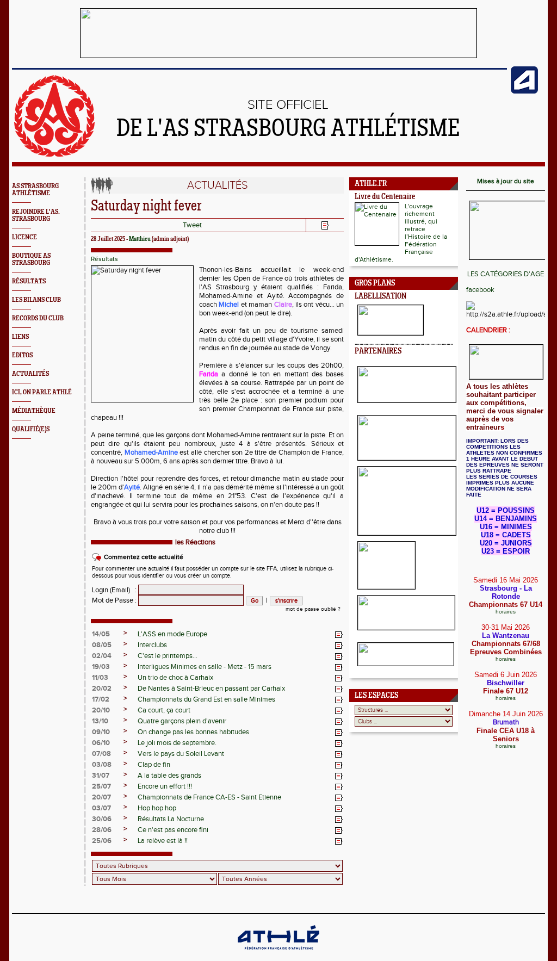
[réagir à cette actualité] (339, 634)
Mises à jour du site (505, 181)
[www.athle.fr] (524, 91)
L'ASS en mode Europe (172, 634)
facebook (480, 290)
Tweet (192, 225)
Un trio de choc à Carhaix (175, 677)
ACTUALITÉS (30, 373)
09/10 (101, 732)
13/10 (100, 721)
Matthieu (140, 239)
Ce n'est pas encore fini (173, 830)
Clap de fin (154, 764)
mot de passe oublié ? (313, 609)
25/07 (101, 786)
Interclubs (152, 645)
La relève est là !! (163, 840)
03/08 (102, 764)
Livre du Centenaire (385, 197)
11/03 (100, 677)
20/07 (101, 797)
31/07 (100, 775)
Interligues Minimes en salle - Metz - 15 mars (204, 666)
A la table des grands (169, 775)
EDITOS (22, 355)
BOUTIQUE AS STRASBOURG (31, 259)
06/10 (101, 743)
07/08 (101, 753)
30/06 (102, 819)
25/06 (102, 840)
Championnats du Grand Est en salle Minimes (206, 699)
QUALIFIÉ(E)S (30, 429)
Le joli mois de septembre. (177, 743)
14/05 (101, 634)
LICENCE (24, 237)
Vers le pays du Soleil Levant (181, 753)
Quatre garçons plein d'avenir (182, 721)
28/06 (102, 830)
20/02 (102, 688)
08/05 (102, 645)
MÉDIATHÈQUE (33, 410)
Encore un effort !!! (165, 786)
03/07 (101, 808)
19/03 (101, 666)
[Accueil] (54, 154)
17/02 (100, 699)
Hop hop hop (157, 808)
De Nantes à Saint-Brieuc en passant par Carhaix (211, 688)
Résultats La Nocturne (171, 819)
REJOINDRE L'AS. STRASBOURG (36, 215)
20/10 (101, 710)
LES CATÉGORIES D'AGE (505, 274)
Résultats (104, 259)
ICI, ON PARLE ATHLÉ (42, 392)
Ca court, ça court (164, 710)
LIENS (20, 336)
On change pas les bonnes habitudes (193, 732)
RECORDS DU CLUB (38, 318)
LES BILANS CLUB (36, 299)
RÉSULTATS (29, 281)
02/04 (102, 656)
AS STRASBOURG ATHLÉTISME (35, 190)
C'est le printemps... (167, 656)
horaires (506, 612)
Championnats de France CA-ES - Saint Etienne (209, 797)
